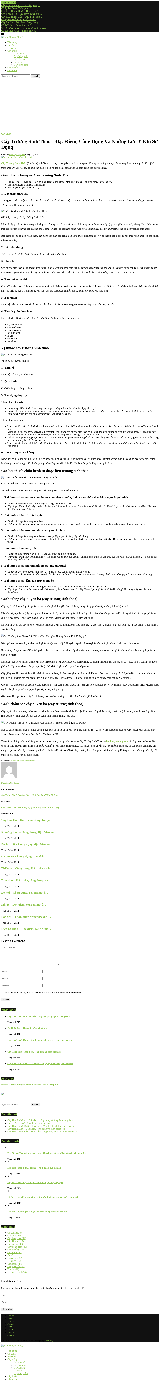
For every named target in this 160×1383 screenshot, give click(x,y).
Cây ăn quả (19, 53)
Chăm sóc (12, 70)
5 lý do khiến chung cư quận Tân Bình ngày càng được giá (35, 1182)
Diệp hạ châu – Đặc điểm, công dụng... (26, 928)
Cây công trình (21, 64)
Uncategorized (17, 1272)
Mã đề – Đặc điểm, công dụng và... (23, 904)
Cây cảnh (18, 62)
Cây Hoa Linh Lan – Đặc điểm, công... (20, 5)
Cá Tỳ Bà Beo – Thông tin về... (17, 8)
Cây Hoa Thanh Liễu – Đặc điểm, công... (21, 16)
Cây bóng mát (21, 56)
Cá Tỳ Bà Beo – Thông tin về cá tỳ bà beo (27, 1028)
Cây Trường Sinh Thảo (13, 163)
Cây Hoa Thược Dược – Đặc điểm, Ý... (21, 11)
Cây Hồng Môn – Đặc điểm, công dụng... (21, 14)
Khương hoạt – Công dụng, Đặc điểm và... (28, 832)
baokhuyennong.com (117, 741)
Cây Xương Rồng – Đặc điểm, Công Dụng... (23, 28)
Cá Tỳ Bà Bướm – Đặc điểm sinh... (18, 19)
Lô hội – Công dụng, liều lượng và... (24, 892)
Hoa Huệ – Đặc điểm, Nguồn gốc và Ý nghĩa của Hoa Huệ (35, 1168)
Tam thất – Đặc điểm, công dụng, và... (25, 880)
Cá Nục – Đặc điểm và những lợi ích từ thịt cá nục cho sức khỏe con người (43, 1197)
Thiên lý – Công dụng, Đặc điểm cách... (26, 868)
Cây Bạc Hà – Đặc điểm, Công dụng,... (20, 22)
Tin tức (13, 1269)
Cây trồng (12, 50)
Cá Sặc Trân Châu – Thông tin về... (18, 30)
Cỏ (11, 1255)
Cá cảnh (12, 45)
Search (35, 76)
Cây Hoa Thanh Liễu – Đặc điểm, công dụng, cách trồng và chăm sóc (40, 1063)
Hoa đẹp (12, 48)
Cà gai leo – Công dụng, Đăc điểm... (24, 856)
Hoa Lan (14, 1261)
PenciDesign (49, 1340)
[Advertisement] (80, 101)
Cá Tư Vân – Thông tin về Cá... (17, 25)
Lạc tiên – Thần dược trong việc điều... (26, 916)
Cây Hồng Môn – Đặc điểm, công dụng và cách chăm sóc (34, 1052)
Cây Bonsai (19, 59)
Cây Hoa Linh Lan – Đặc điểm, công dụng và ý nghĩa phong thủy (39, 1016)
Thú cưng (12, 42)
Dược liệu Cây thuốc (17, 154)
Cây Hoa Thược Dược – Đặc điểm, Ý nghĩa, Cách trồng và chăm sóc (40, 1040)
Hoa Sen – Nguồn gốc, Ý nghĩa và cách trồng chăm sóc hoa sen (37, 1212)
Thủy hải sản (16, 1266)
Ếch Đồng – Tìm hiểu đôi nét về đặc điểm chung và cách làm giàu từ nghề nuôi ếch (47, 1153)
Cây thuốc (13, 67)
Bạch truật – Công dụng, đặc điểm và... (26, 844)
